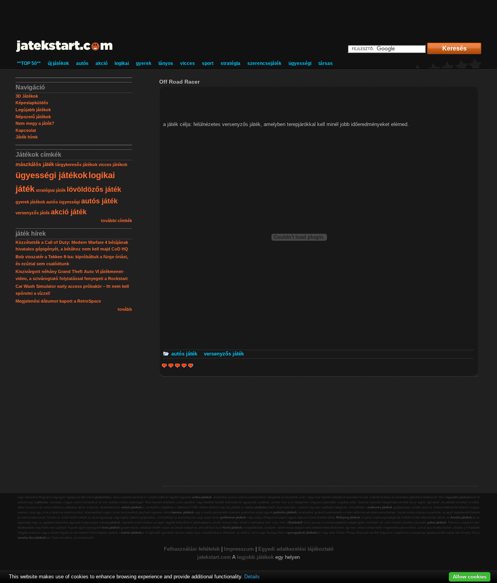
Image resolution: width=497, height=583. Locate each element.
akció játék (69, 212)
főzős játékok (232, 527)
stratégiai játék (51, 190)
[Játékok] (65, 52)
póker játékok (437, 522)
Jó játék (184, 365)
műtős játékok (131, 507)
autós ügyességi (63, 202)
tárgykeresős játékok (76, 164)
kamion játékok (182, 512)
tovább (125, 309)
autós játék (99, 201)
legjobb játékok (255, 557)
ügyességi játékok (51, 175)
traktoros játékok (380, 507)
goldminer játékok (233, 517)
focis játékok (111, 527)
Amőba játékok (461, 517)
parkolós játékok (285, 512)
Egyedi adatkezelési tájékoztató (296, 549)
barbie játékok (131, 532)
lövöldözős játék (94, 189)
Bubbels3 (295, 522)
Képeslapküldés (32, 102)
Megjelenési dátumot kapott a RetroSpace (58, 301)
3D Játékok (27, 96)
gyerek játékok (30, 202)
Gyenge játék (164, 365)
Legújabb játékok (33, 109)
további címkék (116, 220)
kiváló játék (190, 365)
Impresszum (239, 549)
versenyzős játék (33, 212)
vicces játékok (113, 164)
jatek (203, 557)
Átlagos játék (177, 365)
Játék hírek (27, 137)
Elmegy (171, 365)
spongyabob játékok (301, 532)
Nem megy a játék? (35, 123)
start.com (220, 557)
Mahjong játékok (348, 517)
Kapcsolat (26, 130)
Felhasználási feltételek (192, 549)
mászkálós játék (35, 164)
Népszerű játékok (33, 116)
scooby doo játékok (31, 537)
